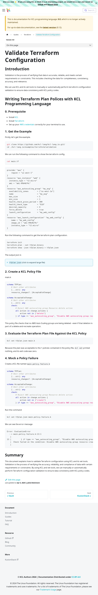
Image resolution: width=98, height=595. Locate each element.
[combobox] (89, 10)
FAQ (7, 524)
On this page (12, 45)
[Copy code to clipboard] (90, 144)
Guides (8, 516)
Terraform (19, 121)
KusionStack (10, 559)
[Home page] (7, 35)
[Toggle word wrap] (86, 284)
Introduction (10, 513)
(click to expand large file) (27, 262)
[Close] (96, 3)
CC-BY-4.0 (76, 577)
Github (40, 4)
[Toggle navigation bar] (3, 10)
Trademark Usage (48, 589)
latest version (49, 27)
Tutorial (8, 520)
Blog (7, 542)
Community (10, 546)
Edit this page (14, 479)
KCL (16, 117)
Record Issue (52, 4)
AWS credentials (27, 124)
